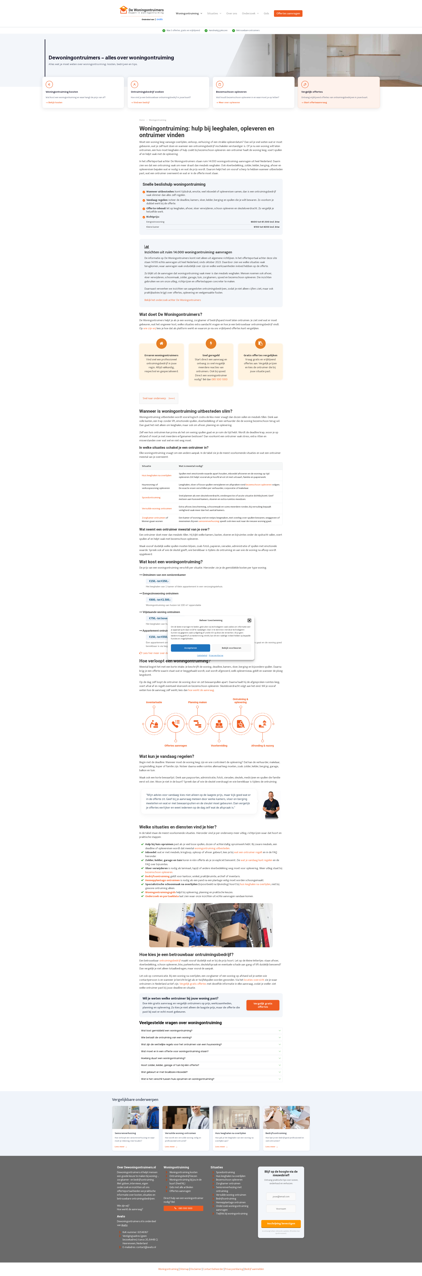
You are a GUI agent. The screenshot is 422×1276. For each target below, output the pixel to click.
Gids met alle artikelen (181, 1187)
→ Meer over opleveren (228, 102)
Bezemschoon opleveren (229, 1180)
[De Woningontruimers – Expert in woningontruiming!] (141, 13)
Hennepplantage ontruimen (231, 1202)
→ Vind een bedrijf (140, 102)
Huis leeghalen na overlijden (156, 475)
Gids (266, 13)
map (186, 1269)
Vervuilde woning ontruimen (157, 508)
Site (182, 1269)
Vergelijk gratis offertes (193, 984)
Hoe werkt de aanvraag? (130, 1209)
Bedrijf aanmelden (254, 1269)
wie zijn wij (149, 328)
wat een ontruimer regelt (248, 852)
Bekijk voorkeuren (231, 648)
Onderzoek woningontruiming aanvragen (232, 1208)
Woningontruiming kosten (183, 1172)
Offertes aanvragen (288, 13)
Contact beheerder (213, 1269)
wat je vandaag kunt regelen (256, 860)
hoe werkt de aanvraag (201, 690)
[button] (249, 620)
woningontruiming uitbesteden (212, 848)
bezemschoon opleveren (259, 485)
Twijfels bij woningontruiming (232, 1213)
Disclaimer (195, 1269)
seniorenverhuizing (209, 521)
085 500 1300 (219, 379)
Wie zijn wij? (123, 1205)
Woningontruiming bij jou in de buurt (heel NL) (185, 1182)
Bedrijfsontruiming (226, 1198)
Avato (124, 1225)
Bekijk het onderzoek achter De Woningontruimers (172, 300)
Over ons (231, 13)
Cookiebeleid (202, 655)
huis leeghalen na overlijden (255, 884)
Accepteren (190, 648)
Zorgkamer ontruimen (153, 518)
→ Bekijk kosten (54, 102)
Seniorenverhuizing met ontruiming (229, 1189)
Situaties (212, 13)
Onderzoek (248, 13)
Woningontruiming (187, 13)
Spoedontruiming (151, 497)
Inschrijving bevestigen (281, 1223)
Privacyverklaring (216, 655)
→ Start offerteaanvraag (314, 102)
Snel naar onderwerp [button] (154, 398)
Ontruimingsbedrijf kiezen (183, 1176)
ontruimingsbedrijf (170, 960)
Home (142, 120)
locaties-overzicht (254, 980)
